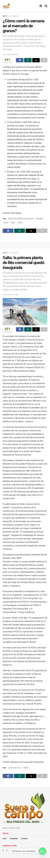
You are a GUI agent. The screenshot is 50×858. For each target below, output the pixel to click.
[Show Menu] (40, 6)
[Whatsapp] (42, 851)
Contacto (24, 838)
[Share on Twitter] (36, 60)
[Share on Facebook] (19, 60)
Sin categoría (14, 16)
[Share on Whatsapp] (28, 60)
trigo (20, 222)
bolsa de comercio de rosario (21, 219)
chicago (39, 219)
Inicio (5, 838)
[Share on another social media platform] (43, 60)
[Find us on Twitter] (7, 850)
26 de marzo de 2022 (10, 55)
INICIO (5, 16)
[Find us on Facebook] (3, 850)
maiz (6, 222)
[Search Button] (46, 6)
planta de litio (14, 768)
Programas (14, 838)
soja (13, 222)
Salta (25, 768)
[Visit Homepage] (6, 6)
